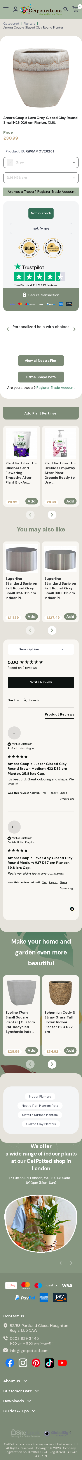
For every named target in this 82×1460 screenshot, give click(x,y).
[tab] (59, 715)
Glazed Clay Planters (41, 1124)
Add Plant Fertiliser (41, 413)
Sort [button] (12, 700)
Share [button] (63, 793)
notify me (41, 228)
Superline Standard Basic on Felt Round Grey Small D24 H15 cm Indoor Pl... (21, 588)
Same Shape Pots (41, 377)
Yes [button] (44, 793)
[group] (41, 662)
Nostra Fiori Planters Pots (40, 1106)
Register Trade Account (56, 191)
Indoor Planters (40, 1096)
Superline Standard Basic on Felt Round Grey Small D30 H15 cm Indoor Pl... (60, 588)
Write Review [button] (41, 682)
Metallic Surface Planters (40, 1115)
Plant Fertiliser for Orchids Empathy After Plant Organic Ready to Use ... (60, 473)
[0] (75, 9)
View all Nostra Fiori (41, 360)
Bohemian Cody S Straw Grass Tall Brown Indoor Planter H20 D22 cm (59, 1022)
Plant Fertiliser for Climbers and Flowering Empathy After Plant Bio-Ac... (21, 473)
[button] (7, 329)
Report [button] (53, 793)
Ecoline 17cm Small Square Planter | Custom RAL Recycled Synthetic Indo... (20, 1022)
